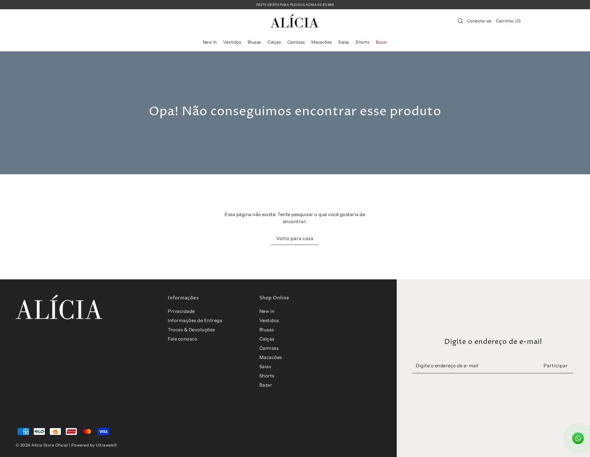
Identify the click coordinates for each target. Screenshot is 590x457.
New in (267, 311)
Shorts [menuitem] (362, 42)
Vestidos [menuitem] (232, 42)
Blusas (266, 330)
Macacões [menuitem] (321, 42)
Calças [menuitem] (274, 42)
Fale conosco (182, 339)
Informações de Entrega (195, 320)
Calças (266, 339)
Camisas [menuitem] (296, 42)
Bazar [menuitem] (381, 42)
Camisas (269, 348)
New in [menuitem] (210, 42)
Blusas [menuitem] (254, 42)
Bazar (265, 385)
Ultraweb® (106, 445)
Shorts (266, 376)
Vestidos (269, 320)
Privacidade (181, 311)
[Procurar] (460, 20)
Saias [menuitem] (343, 42)
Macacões (270, 357)
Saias (265, 366)
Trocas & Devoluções (191, 330)
